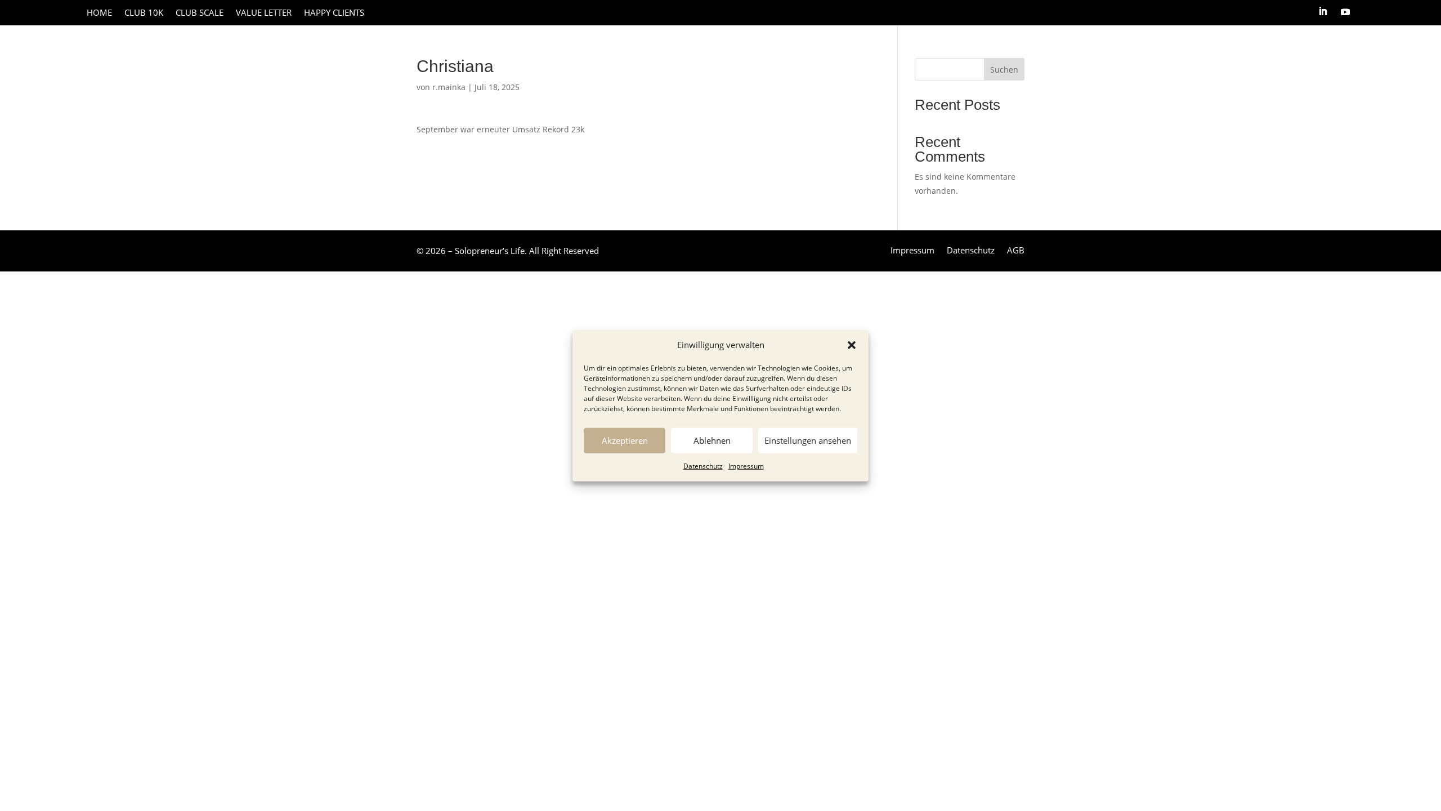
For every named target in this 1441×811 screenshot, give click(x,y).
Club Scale (199, 13)
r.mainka (449, 87)
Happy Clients (334, 13)
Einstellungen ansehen (807, 440)
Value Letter (264, 13)
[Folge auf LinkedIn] (1323, 11)
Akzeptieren (625, 440)
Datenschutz (703, 466)
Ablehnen (712, 440)
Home (99, 13)
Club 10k (143, 13)
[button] (851, 345)
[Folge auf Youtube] (1345, 11)
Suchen (1004, 69)
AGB (1015, 251)
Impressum (746, 466)
